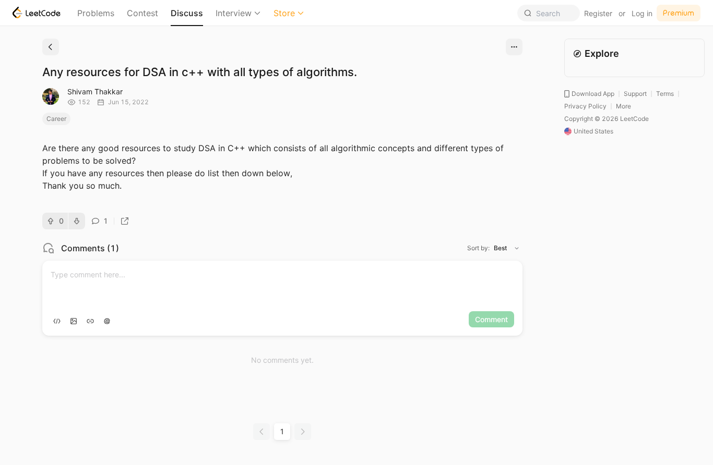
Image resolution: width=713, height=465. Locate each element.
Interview (234, 13)
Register (598, 13)
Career (56, 119)
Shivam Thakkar (95, 91)
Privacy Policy (585, 106)
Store (284, 13)
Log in (642, 13)
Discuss (187, 13)
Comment (491, 319)
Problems (95, 13)
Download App (593, 93)
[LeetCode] (37, 12)
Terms (665, 93)
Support (635, 93)
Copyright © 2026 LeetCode (606, 119)
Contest (142, 13)
